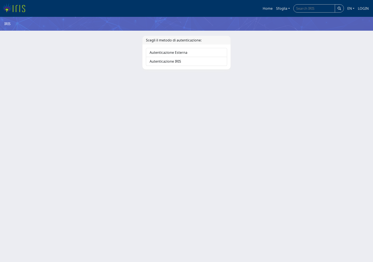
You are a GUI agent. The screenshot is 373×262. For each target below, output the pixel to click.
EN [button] (349, 8)
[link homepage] (16, 8)
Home (268, 8)
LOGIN (363, 8)
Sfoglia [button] (281, 8)
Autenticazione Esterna (168, 52)
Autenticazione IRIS (165, 61)
